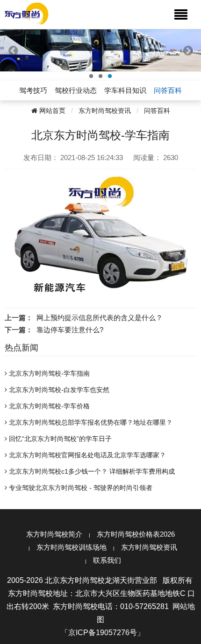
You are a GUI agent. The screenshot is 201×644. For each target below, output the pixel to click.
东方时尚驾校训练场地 (71, 547)
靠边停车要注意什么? (69, 330)
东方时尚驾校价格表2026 (136, 534)
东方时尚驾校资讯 (105, 110)
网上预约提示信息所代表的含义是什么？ (99, 318)
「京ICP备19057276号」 (102, 633)
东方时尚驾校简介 (54, 534)
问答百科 (157, 110)
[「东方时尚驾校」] (27, 13)
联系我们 (107, 560)
